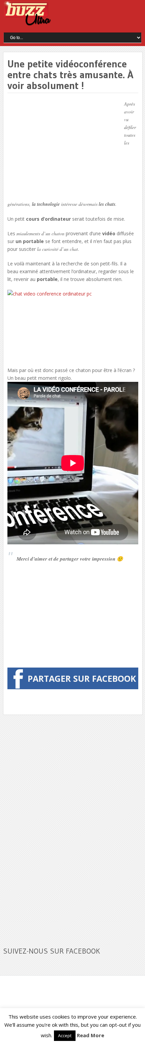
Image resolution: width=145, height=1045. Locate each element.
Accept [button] (64, 1035)
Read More (90, 1035)
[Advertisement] (64, 147)
